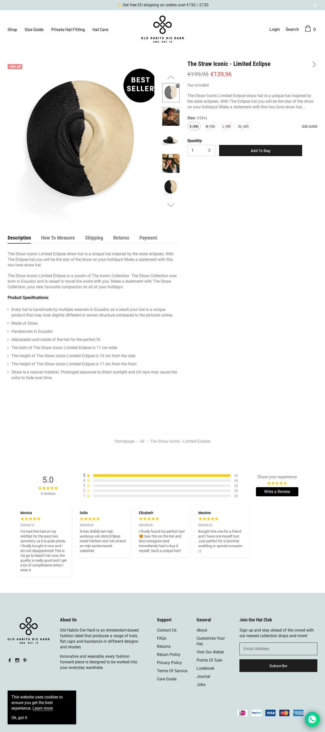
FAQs (161, 638)
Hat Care (100, 29)
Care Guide (166, 679)
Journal (203, 676)
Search (292, 29)
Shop (12, 29)
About (202, 630)
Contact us (166, 630)
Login (274, 29)
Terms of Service (172, 670)
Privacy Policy (169, 662)
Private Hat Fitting (68, 29)
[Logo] (162, 28)
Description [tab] (19, 238)
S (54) (194, 126)
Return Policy (169, 654)
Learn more (42, 708)
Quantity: (194, 140)
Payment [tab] (148, 238)
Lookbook (205, 668)
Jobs (201, 684)
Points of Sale (209, 660)
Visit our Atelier (210, 652)
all (142, 441)
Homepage (124, 441)
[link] (171, 92)
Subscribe (278, 665)
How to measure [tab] (58, 238)
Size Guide (34, 29)
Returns (164, 646)
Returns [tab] (121, 238)
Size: (197, 117)
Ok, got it (19, 718)
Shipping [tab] (94, 238)
